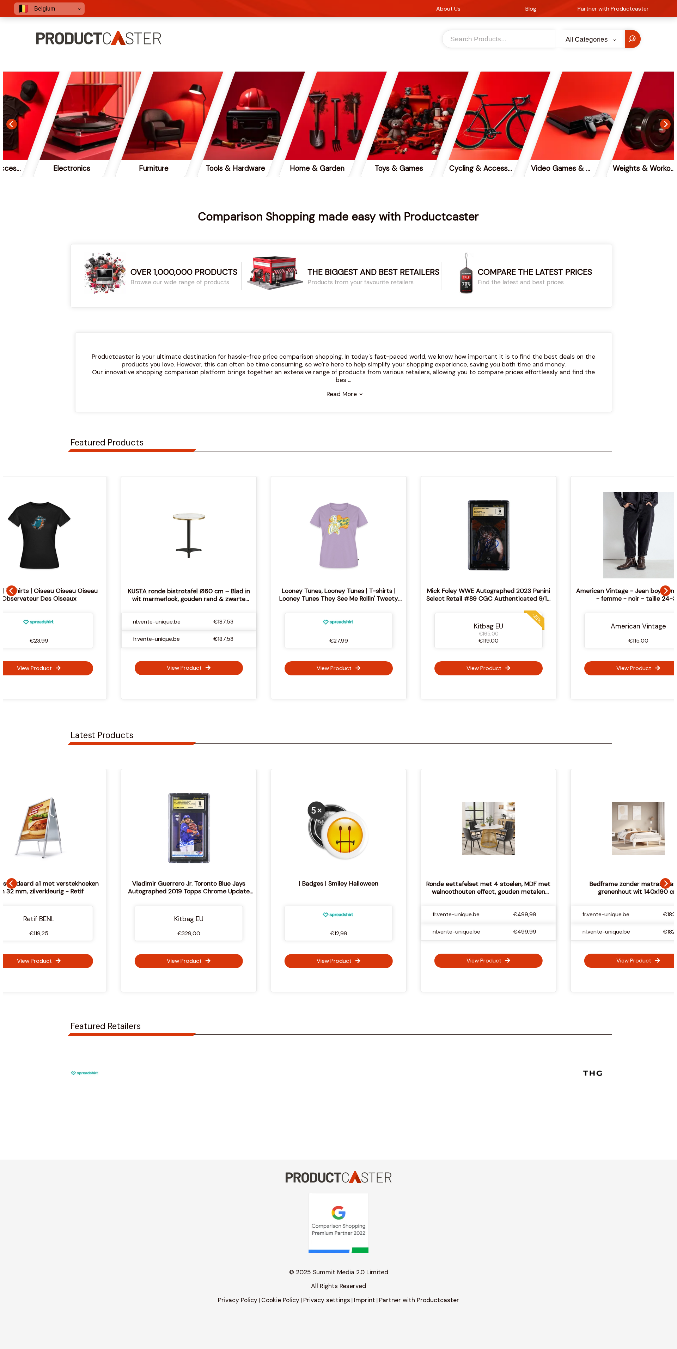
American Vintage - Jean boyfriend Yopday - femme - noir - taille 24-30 (591, 594)
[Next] (665, 124)
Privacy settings (326, 1300)
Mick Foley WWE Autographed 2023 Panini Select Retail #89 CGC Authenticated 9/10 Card (441, 598)
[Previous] (11, 124)
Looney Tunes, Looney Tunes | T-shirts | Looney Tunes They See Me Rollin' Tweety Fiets (291, 598)
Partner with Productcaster (419, 1300)
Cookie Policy (280, 1300)
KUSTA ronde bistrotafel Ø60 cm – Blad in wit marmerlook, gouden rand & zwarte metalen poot (142, 598)
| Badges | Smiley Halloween (273, 883)
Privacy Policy (237, 1300)
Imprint (364, 1300)
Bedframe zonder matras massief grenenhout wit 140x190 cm (572, 887)
